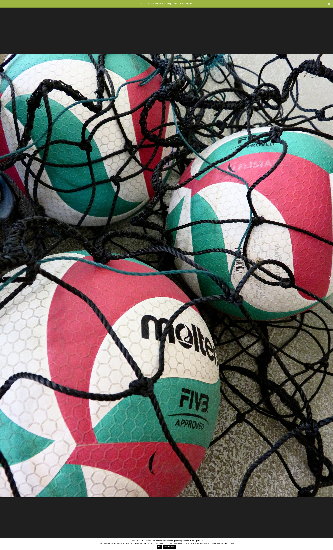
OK (159, 547)
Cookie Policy (169, 547)
